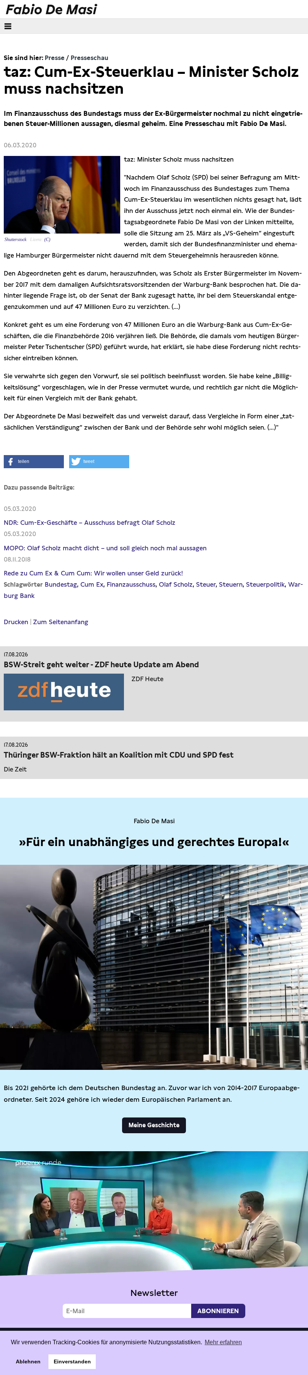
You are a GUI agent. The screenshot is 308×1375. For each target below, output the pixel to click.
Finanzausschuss (131, 584)
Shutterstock (15, 239)
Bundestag (61, 584)
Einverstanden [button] (72, 1362)
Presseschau (89, 57)
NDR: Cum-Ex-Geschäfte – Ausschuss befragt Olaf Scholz (89, 522)
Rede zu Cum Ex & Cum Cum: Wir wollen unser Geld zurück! (93, 573)
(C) (47, 239)
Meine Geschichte (154, 1125)
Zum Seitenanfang (60, 622)
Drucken (16, 622)
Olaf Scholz (176, 584)
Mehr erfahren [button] (223, 1342)
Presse (55, 57)
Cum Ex (91, 584)
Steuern (231, 584)
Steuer (206, 584)
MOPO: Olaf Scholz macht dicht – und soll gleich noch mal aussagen (105, 548)
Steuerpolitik (265, 584)
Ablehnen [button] (28, 1362)
